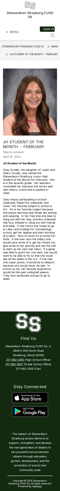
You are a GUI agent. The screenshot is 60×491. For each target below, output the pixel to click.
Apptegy (37, 486)
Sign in (48, 29)
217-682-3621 (14, 364)
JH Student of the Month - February (34, 54)
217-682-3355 (15, 359)
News (54, 46)
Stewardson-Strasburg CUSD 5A (23, 46)
